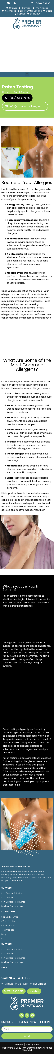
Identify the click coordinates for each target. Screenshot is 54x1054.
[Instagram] (27, 1015)
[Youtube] (32, 1015)
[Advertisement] (27, 51)
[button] (27, 74)
